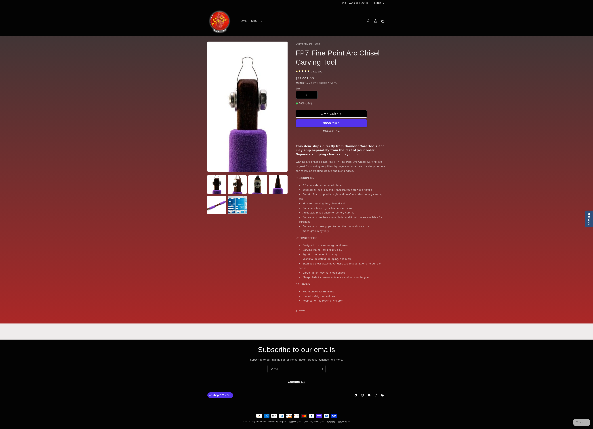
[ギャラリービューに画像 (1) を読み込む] (216, 184)
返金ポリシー (295, 422)
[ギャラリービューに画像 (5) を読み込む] (216, 205)
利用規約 (331, 422)
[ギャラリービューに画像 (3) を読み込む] (257, 184)
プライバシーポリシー (314, 422)
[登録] (322, 369)
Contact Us (296, 381)
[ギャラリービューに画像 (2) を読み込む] (237, 184)
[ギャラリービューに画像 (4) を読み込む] (278, 184)
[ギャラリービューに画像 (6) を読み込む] (237, 205)
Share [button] (302, 310)
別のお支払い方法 (331, 131)
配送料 (299, 83)
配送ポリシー (344, 422)
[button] (256, 21)
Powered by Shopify (276, 422)
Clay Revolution (258, 422)
